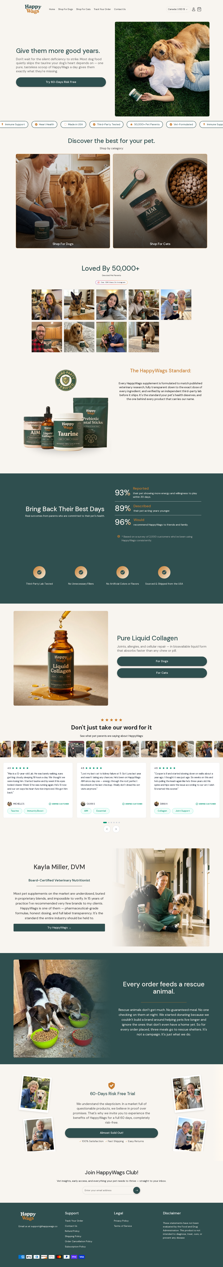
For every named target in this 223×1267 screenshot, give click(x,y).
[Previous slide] (107, 829)
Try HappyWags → (59, 927)
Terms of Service (123, 1225)
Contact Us (71, 1225)
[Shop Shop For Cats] (160, 201)
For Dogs (162, 661)
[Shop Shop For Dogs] (63, 201)
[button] (199, 9)
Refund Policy (72, 1231)
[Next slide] (116, 829)
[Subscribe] (136, 1190)
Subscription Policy (75, 1246)
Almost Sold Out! (111, 1133)
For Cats (162, 673)
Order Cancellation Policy (78, 1241)
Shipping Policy (73, 1236)
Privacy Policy (121, 1220)
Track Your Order (74, 1220)
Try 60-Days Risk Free (61, 82)
